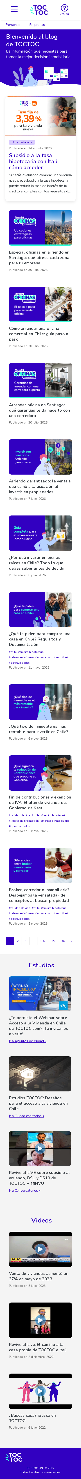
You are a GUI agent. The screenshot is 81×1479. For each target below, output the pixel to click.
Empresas (37, 24)
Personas (12, 24)
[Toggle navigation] (14, 10)
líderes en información (25, 657)
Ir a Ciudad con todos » (26, 1115)
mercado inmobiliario (56, 657)
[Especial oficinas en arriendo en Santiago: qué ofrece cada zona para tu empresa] (40, 242)
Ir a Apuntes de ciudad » (27, 1041)
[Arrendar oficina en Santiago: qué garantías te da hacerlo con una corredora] (40, 394)
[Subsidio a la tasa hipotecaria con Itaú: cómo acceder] (40, 148)
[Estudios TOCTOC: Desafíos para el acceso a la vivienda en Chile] (40, 1087)
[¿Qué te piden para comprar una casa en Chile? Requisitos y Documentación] (40, 632)
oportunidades (20, 662)
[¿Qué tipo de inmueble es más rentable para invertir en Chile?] (40, 713)
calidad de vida (20, 815)
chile (13, 652)
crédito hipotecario (32, 652)
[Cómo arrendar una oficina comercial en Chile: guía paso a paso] (40, 318)
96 (63, 941)
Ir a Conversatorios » (24, 1190)
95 (53, 941)
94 (42, 941)
